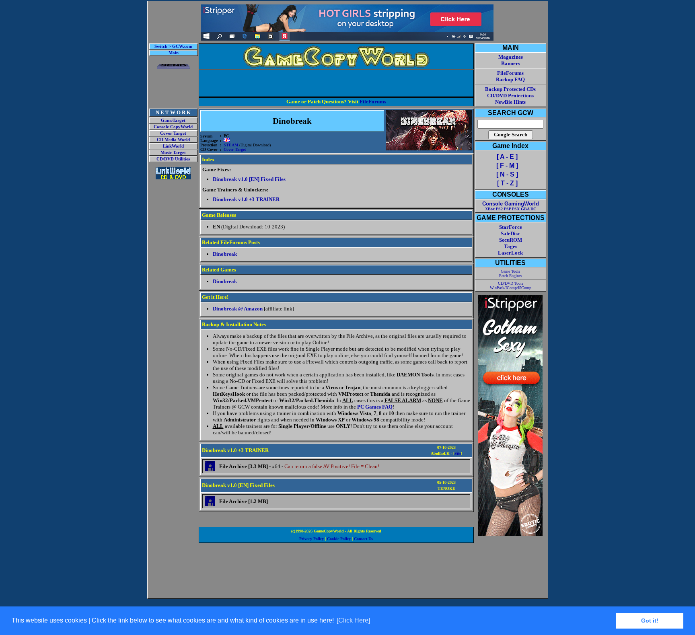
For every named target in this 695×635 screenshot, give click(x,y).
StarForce (510, 227)
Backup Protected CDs (510, 89)
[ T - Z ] (507, 183)
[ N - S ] (507, 174)
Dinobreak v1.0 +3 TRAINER (246, 199)
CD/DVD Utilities (173, 159)
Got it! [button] (649, 620)
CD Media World (173, 140)
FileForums (373, 102)
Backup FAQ (510, 79)
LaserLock (510, 253)
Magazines (510, 57)
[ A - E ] (507, 156)
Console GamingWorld (510, 204)
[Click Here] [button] (353, 620)
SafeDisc (510, 233)
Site (457, 453)
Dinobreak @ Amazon (238, 309)
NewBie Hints (510, 102)
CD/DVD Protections (510, 95)
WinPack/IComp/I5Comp (510, 288)
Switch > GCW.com (173, 46)
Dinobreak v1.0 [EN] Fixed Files (249, 179)
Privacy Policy (311, 538)
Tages (510, 246)
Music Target (173, 152)
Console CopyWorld (173, 127)
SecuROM (510, 240)
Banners (510, 63)
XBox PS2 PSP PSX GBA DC (510, 209)
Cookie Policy (339, 538)
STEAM (231, 145)
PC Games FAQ (375, 407)
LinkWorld (173, 146)
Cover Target (173, 133)
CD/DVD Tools (510, 283)
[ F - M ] (507, 165)
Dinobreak (225, 254)
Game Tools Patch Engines (510, 273)
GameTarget (173, 120)
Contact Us (363, 538)
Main (174, 53)
